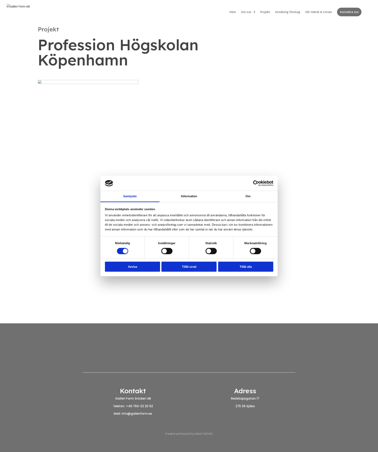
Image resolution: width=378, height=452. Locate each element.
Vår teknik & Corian (318, 12)
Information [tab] (189, 196)
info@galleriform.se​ (137, 414)
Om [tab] (248, 196)
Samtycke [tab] (130, 196)
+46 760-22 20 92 (139, 406)
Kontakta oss (349, 12)
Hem (233, 12)
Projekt (265, 12)
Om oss (246, 12)
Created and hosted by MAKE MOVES (189, 433)
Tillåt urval (189, 266)
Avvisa (132, 266)
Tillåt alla (246, 266)
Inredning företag (287, 12)
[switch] (166, 251)
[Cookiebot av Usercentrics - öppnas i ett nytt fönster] (256, 183)
